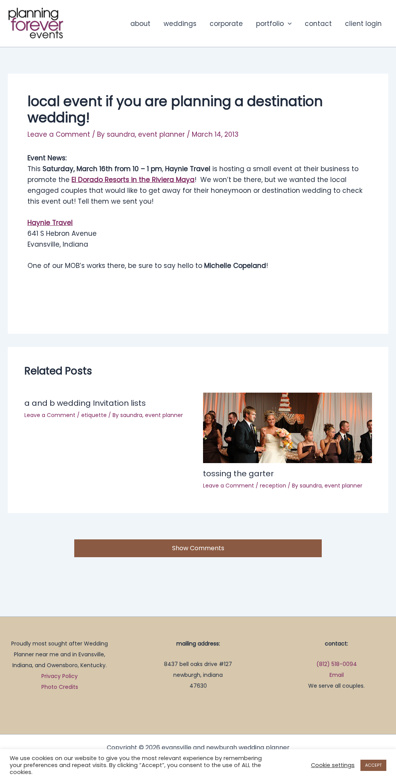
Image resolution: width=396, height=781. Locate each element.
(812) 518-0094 (336, 664)
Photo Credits (59, 687)
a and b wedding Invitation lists (85, 403)
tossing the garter (238, 473)
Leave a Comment (58, 134)
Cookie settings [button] (333, 765)
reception (273, 485)
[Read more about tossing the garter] (287, 427)
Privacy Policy (59, 676)
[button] (288, 23)
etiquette (94, 415)
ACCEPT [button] (373, 765)
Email (336, 675)
